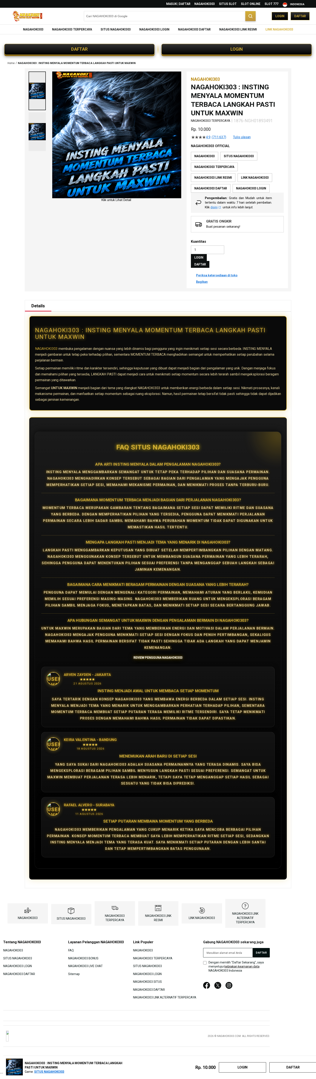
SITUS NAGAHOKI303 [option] (239, 156)
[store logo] (28, 16)
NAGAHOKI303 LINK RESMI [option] (213, 177)
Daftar (300, 16)
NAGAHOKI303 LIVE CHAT (85, 966)
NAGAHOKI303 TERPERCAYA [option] (214, 167)
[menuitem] (33, 29)
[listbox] (237, 172)
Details (38, 305)
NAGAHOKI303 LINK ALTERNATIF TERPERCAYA (245, 918)
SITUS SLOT (228, 4)
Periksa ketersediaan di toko (217, 275)
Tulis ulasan (242, 137)
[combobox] (170, 16)
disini (214, 207)
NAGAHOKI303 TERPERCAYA (152, 958)
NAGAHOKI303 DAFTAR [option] (210, 188)
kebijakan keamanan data (241, 966)
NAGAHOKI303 (204, 4)
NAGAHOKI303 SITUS (147, 981)
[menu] (158, 29)
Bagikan (202, 281)
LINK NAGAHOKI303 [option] (255, 177)
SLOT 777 (271, 4)
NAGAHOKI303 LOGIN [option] (251, 188)
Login (279, 16)
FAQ (71, 950)
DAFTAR (79, 49)
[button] (37, 91)
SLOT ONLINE (250, 4)
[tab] (38, 305)
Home (11, 63)
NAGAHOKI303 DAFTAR (19, 973)
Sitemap (74, 973)
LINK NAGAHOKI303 (202, 918)
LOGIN (236, 49)
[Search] (250, 16)
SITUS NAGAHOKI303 (71, 918)
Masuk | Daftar (178, 4)
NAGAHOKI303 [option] (204, 156)
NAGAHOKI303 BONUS (83, 958)
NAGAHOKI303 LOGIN (17, 966)
